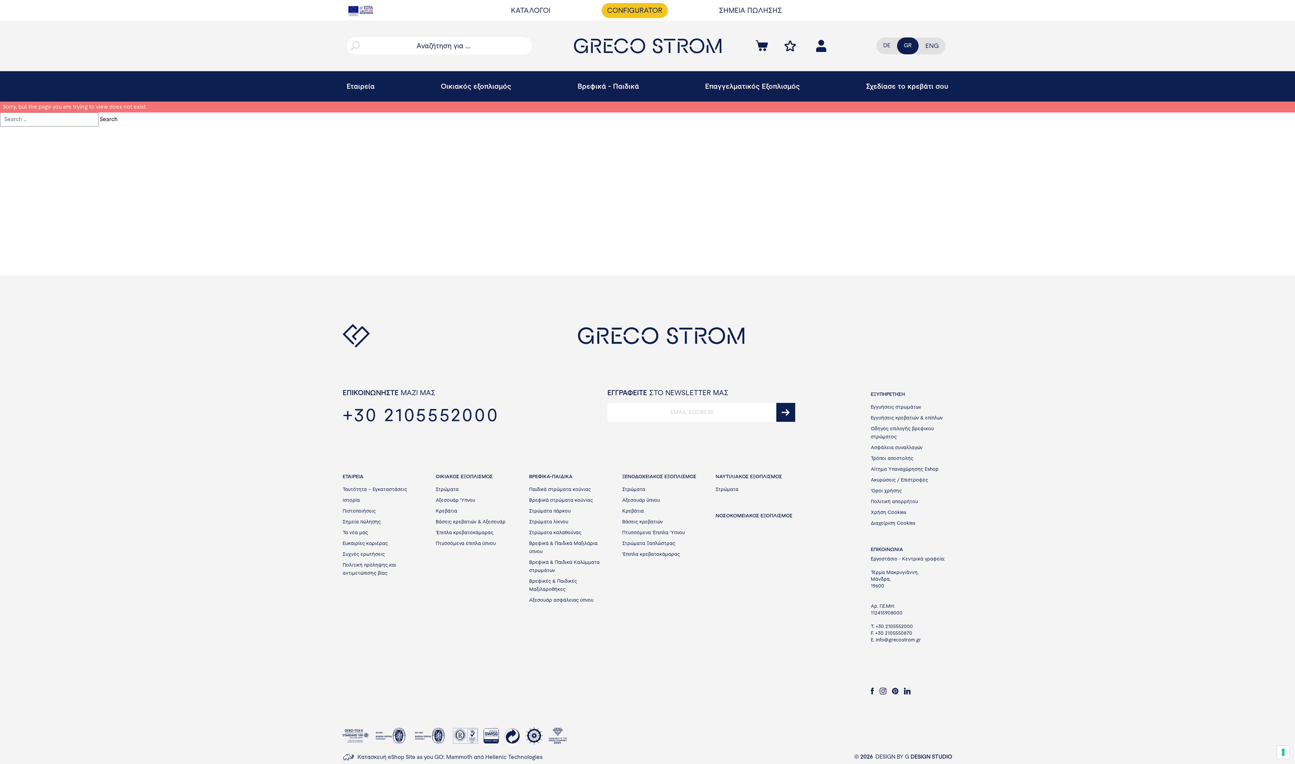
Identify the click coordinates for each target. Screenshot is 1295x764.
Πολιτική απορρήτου (894, 501)
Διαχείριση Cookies (893, 523)
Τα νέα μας (355, 532)
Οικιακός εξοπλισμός (476, 86)
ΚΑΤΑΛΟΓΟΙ (530, 10)
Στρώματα (447, 489)
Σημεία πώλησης (362, 521)
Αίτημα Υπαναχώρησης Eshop (905, 469)
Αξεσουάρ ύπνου (641, 500)
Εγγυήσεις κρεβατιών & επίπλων (907, 417)
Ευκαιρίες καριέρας (365, 543)
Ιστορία (351, 500)
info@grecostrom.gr (898, 640)
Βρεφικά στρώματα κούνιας (561, 500)
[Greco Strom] (647, 45)
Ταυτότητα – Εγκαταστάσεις (375, 489)
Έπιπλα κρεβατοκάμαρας (464, 532)
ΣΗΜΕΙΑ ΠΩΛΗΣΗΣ (750, 10)
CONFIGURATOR (634, 10)
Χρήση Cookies (888, 512)
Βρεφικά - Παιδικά (608, 86)
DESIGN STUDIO (931, 757)
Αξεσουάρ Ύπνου (455, 500)
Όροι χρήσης (886, 490)
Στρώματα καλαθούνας (555, 532)
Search (109, 119)
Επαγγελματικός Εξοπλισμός (752, 86)
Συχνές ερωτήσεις (364, 554)
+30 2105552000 (894, 626)
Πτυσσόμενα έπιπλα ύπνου (466, 543)
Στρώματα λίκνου (548, 521)
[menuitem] (932, 46)
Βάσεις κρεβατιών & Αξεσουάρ (471, 521)
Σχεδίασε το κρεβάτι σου (907, 86)
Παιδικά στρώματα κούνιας (560, 489)
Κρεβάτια (446, 511)
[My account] (790, 46)
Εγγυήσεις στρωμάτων (896, 407)
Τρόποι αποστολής (892, 458)
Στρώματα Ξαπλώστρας (648, 543)
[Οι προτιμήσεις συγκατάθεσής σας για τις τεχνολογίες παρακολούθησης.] (1283, 752)
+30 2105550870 (893, 633)
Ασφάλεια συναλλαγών (897, 447)
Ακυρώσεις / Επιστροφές (899, 480)
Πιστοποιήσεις (359, 511)
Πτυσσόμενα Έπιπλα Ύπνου (653, 532)
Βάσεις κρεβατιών (642, 521)
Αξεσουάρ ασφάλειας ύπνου (561, 600)
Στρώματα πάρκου (550, 511)
